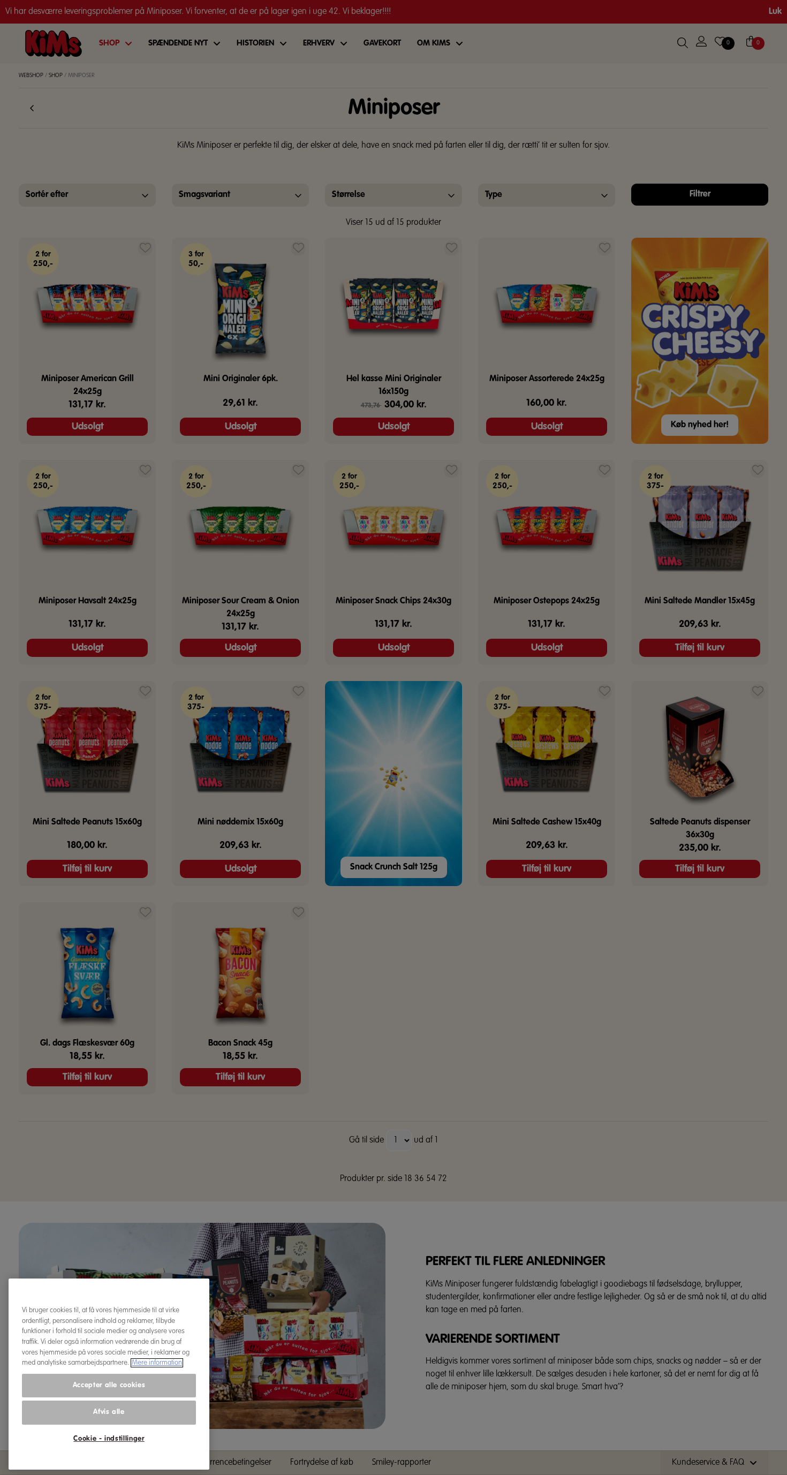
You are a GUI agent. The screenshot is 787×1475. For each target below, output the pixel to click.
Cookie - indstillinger (108, 1438)
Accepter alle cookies (109, 1385)
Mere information (157, 1362)
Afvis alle (109, 1412)
